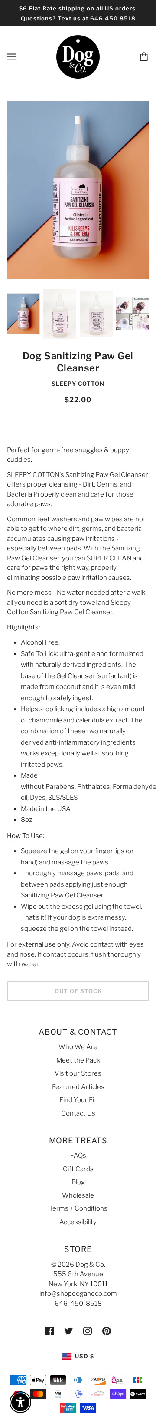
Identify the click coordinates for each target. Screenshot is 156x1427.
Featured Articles (78, 1087)
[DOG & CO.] (78, 56)
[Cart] (145, 56)
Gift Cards (78, 1169)
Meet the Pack (78, 1060)
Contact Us (78, 1113)
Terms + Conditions (78, 1208)
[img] (49, 1331)
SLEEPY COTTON (78, 383)
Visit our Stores (78, 1073)
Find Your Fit (78, 1100)
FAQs (78, 1155)
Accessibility (78, 1222)
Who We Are (78, 1047)
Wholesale (78, 1195)
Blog (78, 1182)
